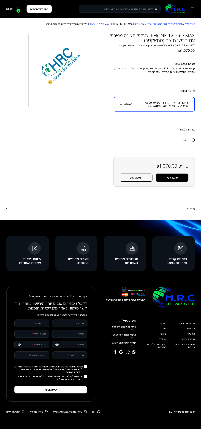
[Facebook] (115, 352)
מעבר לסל (172, 177)
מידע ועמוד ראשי (187, 323)
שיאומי (163, 333)
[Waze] (128, 352)
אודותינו (191, 328)
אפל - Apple (146, 23)
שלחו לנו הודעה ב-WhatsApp (67, 411)
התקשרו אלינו (13, 411)
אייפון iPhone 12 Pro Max (169, 68)
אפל (151, 68)
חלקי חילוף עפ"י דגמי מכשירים (168, 23)
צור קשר (191, 333)
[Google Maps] (121, 352)
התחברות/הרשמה (39, 9)
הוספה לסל (136, 177)
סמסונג (163, 323)
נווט (93, 411)
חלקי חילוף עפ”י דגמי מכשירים (156, 345)
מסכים (191, 72)
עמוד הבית (190, 23)
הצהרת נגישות (188, 339)
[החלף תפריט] (192, 9)
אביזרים (162, 339)
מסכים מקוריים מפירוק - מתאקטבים (167, 72)
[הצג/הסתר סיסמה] (57, 344)
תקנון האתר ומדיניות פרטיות (185, 345)
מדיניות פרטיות (73, 372)
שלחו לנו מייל (36, 411)
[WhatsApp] (134, 352)
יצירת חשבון (51, 389)
